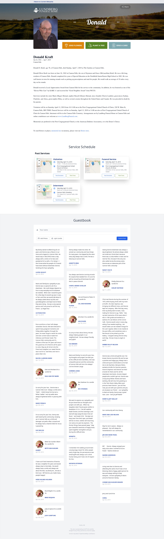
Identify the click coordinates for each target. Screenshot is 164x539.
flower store (85, 130)
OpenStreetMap (84, 533)
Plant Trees (73, 175)
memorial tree (56, 130)
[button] (44, 164)
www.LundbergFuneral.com (68, 116)
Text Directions (59, 175)
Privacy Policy (76, 530)
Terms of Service (87, 530)
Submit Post (122, 238)
